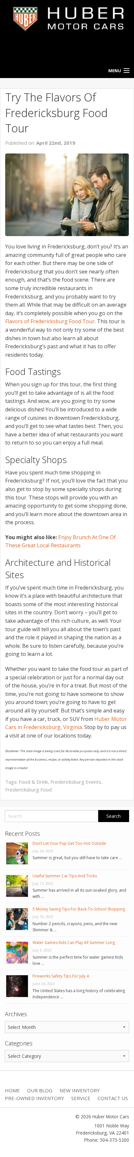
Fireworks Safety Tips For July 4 (61, 976)
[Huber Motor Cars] (67, 18)
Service (80, 1098)
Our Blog (39, 1090)
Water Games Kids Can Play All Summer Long (74, 942)
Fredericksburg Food (28, 789)
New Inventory (80, 1090)
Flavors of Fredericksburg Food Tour (50, 321)
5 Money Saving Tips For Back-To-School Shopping (79, 909)
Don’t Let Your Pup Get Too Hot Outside (69, 843)
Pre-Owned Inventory (34, 1098)
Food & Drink (33, 781)
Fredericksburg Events (75, 781)
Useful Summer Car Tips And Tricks (65, 876)
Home (12, 1090)
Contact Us (113, 1098)
